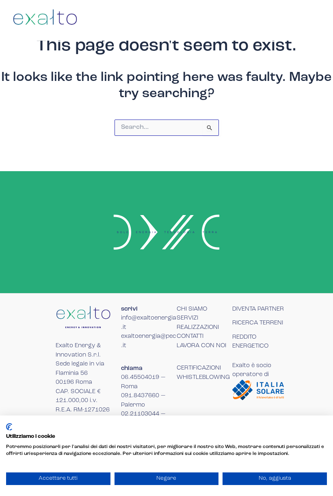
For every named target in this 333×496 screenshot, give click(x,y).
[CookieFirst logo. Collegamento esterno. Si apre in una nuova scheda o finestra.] (9, 427)
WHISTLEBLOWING (203, 377)
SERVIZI (187, 318)
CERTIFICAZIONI (199, 368)
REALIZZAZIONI (198, 327)
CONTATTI (190, 336)
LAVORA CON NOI (201, 346)
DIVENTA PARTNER (258, 309)
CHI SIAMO (192, 309)
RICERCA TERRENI (257, 323)
